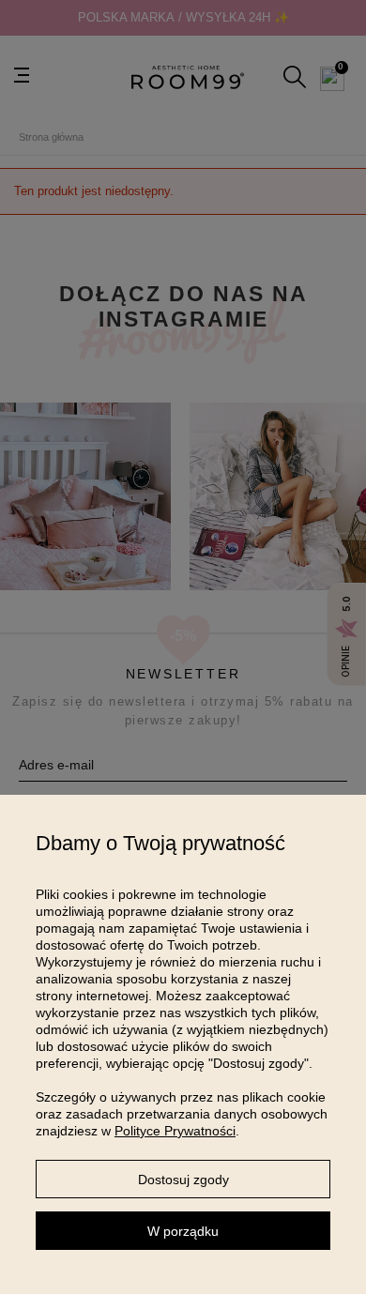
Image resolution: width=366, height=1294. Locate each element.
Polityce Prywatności (175, 1130)
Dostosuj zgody (183, 1179)
